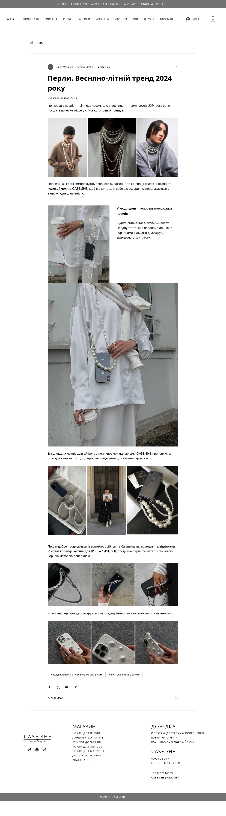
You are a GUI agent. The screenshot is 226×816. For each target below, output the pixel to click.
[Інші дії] (176, 67)
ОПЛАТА (157, 733)
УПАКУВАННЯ (81, 759)
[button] (51, 19)
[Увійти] (186, 19)
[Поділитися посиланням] (75, 687)
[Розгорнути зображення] (81, 470)
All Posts (36, 43)
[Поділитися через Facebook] (49, 687)
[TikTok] (45, 750)
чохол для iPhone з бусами (124, 674)
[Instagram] (37, 750)
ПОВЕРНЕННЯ (194, 733)
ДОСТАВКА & (175, 733)
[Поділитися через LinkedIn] (66, 687)
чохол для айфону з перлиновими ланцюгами (76, 674)
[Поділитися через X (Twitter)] (58, 687)
